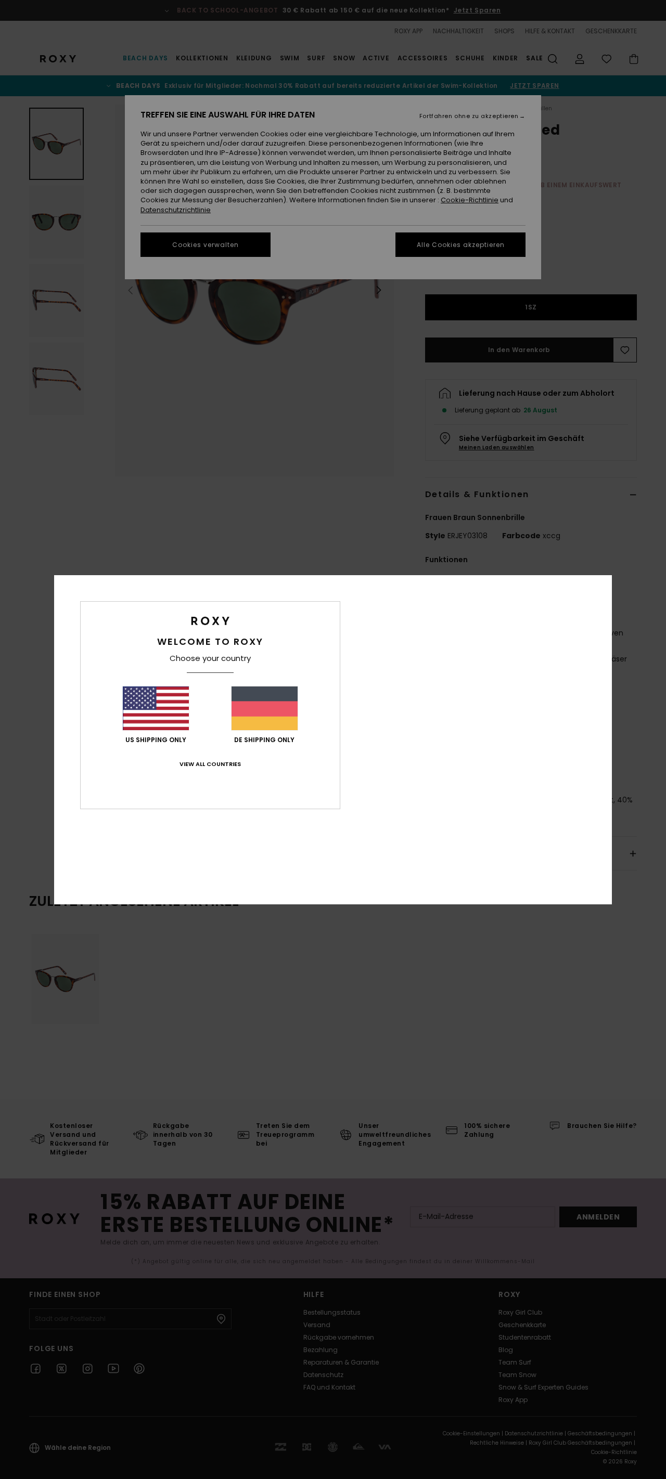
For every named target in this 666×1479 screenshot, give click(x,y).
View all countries (210, 764)
